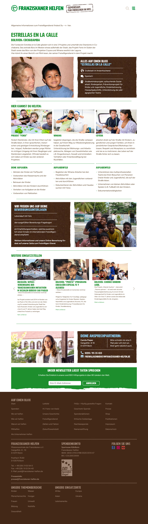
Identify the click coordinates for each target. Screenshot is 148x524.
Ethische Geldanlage (83, 419)
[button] (127, 8)
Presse (108, 409)
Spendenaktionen (81, 414)
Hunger (31, 496)
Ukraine (79, 496)
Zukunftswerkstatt (51, 429)
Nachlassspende (81, 424)
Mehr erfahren (35, 310)
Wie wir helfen (17, 419)
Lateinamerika (61, 501)
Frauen (14, 501)
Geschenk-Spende (82, 409)
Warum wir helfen (18, 424)
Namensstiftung (81, 429)
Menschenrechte (18, 496)
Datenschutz (110, 429)
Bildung (14, 506)
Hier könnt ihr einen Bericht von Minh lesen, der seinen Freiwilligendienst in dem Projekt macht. (52, 53)
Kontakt (108, 403)
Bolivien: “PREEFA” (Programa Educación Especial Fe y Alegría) (35, 284)
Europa (79, 491)
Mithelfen (15, 429)
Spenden (15, 409)
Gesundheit (16, 511)
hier (69, 25)
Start (13, 403)
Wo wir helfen (17, 414)
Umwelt (31, 501)
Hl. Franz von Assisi (51, 409)
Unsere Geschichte (51, 414)
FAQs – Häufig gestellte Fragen (87, 403)
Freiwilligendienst (50, 419)
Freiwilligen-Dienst (47, 243)
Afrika (57, 491)
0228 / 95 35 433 (93, 353)
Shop (107, 414)
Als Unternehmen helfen (21, 434)
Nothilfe (31, 506)
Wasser (31, 491)
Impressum (110, 424)
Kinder (14, 491)
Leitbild (46, 403)
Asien (57, 496)
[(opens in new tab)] (66, 467)
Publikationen (111, 419)
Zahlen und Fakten (51, 424)
